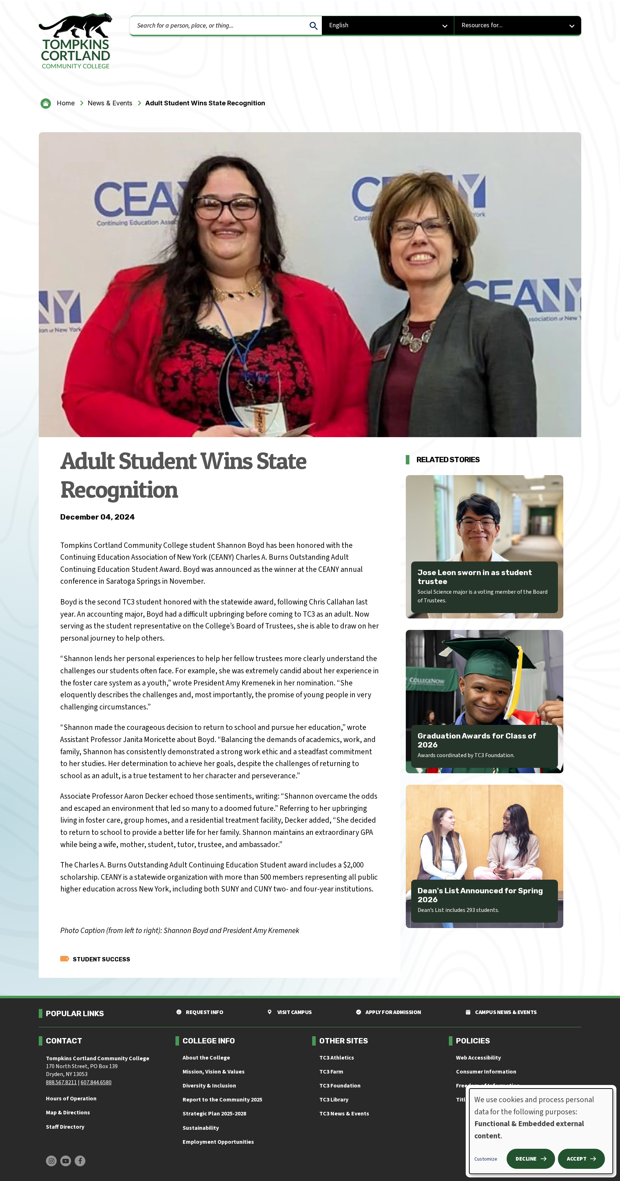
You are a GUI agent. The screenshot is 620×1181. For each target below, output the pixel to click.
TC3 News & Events (344, 1114)
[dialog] (541, 1131)
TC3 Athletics (336, 1058)
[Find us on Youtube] (65, 1161)
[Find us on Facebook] (80, 1161)
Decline (526, 1159)
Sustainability (201, 1128)
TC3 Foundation (340, 1086)
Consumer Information (486, 1072)
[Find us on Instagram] (51, 1161)
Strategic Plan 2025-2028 (214, 1114)
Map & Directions (68, 1113)
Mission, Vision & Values (214, 1072)
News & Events (110, 103)
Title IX (465, 1100)
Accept (576, 1159)
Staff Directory (65, 1127)
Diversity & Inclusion (209, 1086)
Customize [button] (485, 1159)
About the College (206, 1058)
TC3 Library (333, 1100)
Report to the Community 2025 (222, 1100)
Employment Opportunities (218, 1142)
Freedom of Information (488, 1086)
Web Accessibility (478, 1058)
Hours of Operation (71, 1099)
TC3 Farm (331, 1072)
